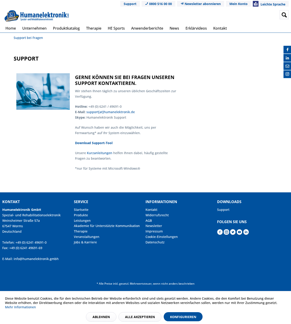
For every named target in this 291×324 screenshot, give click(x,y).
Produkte (81, 215)
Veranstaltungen (86, 237)
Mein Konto (238, 4)
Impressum (154, 231)
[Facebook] (287, 49)
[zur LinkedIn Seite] (246, 233)
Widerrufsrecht (157, 215)
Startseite (81, 209)
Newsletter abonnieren (202, 4)
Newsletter (154, 226)
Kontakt (151, 209)
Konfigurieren (183, 317)
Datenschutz (155, 242)
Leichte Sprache (272, 4)
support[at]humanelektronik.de (110, 112)
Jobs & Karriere (85, 242)
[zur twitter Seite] (233, 233)
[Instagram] (287, 74)
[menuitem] (248, 14)
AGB (149, 220)
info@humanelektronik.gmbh (36, 259)
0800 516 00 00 (160, 4)
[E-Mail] (287, 66)
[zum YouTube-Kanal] (239, 233)
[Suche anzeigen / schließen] (284, 14)
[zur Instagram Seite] (226, 233)
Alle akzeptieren (140, 317)
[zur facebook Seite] (220, 233)
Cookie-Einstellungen (162, 237)
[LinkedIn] (287, 57)
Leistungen (82, 220)
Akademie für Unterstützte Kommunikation (107, 226)
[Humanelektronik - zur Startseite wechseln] (37, 16)
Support (130, 4)
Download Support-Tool (94, 143)
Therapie (81, 231)
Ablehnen (101, 317)
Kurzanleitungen (100, 153)
